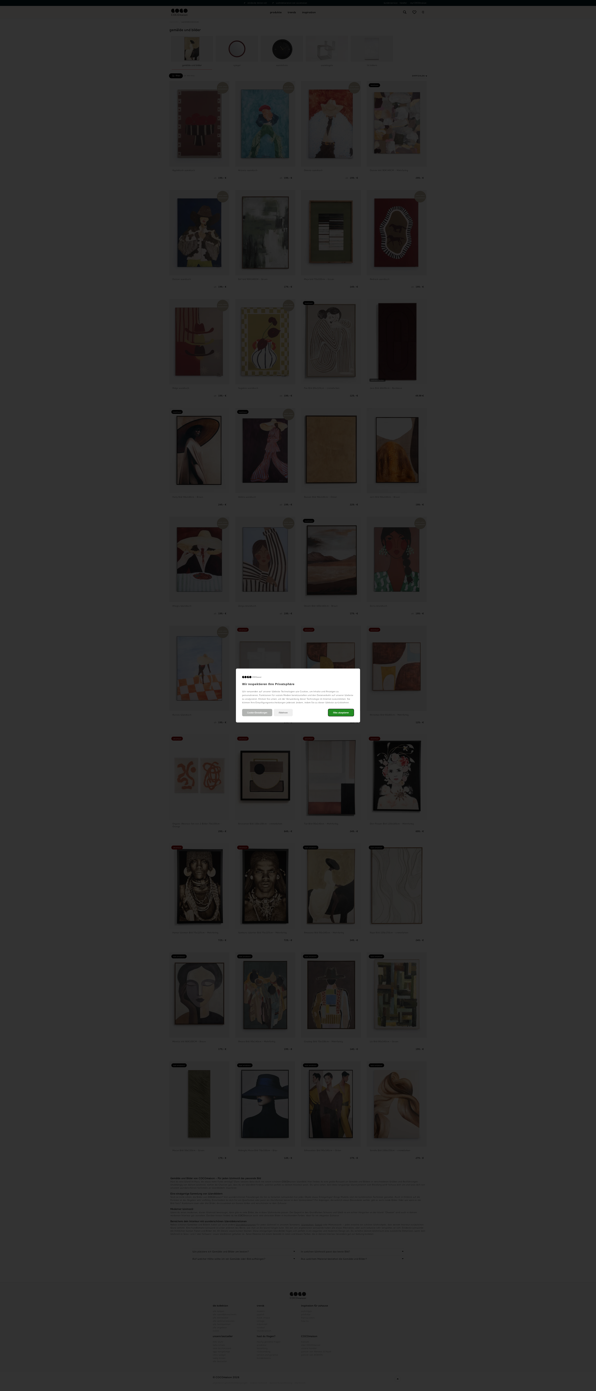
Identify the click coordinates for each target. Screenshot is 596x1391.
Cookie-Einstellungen (257, 712)
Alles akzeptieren (341, 712)
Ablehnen (283, 712)
